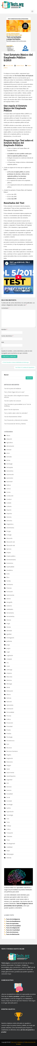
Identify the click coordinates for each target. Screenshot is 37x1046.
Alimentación (10, 446)
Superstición (10, 811)
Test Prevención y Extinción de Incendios (16, 420)
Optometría (9, 705)
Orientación (9, 709)
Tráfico (8, 829)
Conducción (9, 496)
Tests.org (13, 1042)
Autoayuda (9, 467)
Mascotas (9, 677)
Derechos (9, 520)
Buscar (6, 375)
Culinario (8, 506)
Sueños (8, 808)
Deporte (8, 510)
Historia (8, 620)
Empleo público (10, 556)
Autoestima (9, 471)
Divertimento (10, 528)
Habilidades (9, 609)
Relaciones (9, 762)
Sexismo (8, 790)
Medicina (9, 680)
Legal (8, 652)
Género (8, 599)
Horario (8, 627)
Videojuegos (10, 854)
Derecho (8, 517)
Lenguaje (9, 659)
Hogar (8, 623)
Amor (8, 453)
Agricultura (9, 442)
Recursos (9, 748)
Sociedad (9, 801)
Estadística (9, 570)
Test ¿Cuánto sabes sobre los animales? (16, 413)
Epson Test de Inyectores (11, 409)
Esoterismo (9, 563)
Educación (9, 538)
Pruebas (8, 733)
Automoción (10, 474)
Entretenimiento (11, 559)
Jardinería (9, 641)
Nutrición (9, 701)
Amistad (8, 449)
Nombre (4, 329)
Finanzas (9, 588)
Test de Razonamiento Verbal (12, 416)
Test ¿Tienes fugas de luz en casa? (14, 392)
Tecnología (9, 815)
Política (8, 719)
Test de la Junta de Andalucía (12, 388)
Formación (9, 591)
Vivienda (8, 858)
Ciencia (8, 489)
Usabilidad (9, 847)
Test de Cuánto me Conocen (12, 401)
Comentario (5, 308)
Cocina (8, 492)
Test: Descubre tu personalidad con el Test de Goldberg (17, 405)
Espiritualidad (10, 567)
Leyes (8, 666)
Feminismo (9, 584)
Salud (8, 769)
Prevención (9, 723)
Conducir (9, 499)
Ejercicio (8, 549)
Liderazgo (9, 669)
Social (8, 797)
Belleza (8, 485)
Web (2, 342)
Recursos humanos (12, 751)
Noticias (8, 698)
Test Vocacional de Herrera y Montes (15, 424)
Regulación (9, 758)
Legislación (9, 655)
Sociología (9, 804)
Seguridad (9, 779)
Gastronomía (10, 595)
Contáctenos (20, 1042)
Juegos (8, 648)
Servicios (9, 787)
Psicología (9, 737)
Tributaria (9, 836)
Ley (7, 662)
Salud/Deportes (11, 776)
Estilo (8, 574)
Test (7, 819)
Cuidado (8, 503)
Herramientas (10, 616)
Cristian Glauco (20, 65)
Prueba (8, 730)
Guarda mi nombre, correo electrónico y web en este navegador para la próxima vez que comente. (16, 352)
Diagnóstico (9, 524)
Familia (8, 581)
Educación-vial (10, 545)
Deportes (9, 513)
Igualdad (8, 634)
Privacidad (9, 726)
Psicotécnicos (10, 740)
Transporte (9, 833)
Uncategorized (10, 843)
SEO (7, 783)
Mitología (9, 684)
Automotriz (9, 478)
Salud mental (10, 772)
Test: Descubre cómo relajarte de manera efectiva (16, 396)
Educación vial (10, 542)
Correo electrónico (7, 336)
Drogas (8, 531)
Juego (8, 645)
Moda (8, 687)
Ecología (8, 535)
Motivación (9, 691)
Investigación (10, 638)
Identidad (9, 630)
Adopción (9, 439)
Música (8, 694)
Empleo (8, 552)
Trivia (8, 840)
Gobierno (9, 606)
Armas (8, 460)
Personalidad (10, 712)
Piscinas (8, 716)
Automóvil (9, 481)
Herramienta (10, 613)
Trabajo (8, 826)
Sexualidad (9, 794)
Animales (9, 457)
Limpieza (9, 673)
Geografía (9, 602)
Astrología (9, 464)
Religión (8, 765)
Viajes (8, 850)
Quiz (7, 744)
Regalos (8, 755)
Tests (8, 822)
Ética (7, 577)
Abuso (8, 435)
